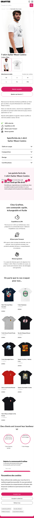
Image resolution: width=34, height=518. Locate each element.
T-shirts (7, 9)
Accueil (3, 9)
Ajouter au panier (17, 89)
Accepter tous (17, 494)
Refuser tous (17, 503)
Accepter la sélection (17, 498)
